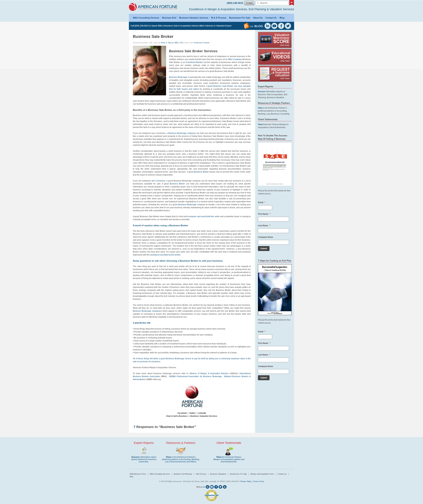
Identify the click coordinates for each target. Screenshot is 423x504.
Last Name (264, 225)
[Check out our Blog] (225, 487)
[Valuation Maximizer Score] (274, 47)
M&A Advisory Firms (139, 474)
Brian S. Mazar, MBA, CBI (172, 43)
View (168, 457)
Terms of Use (258, 481)
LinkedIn (202, 413)
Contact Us (271, 18)
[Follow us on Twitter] (220, 487)
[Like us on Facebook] (216, 487)
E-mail (249, 3)
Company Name (265, 237)
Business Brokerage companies (147, 311)
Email (261, 202)
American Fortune (201, 43)
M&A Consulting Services (146, 18)
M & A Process (218, 18)
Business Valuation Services (193, 18)
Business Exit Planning (184, 474)
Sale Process (202, 474)
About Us (258, 18)
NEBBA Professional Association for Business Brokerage (195, 376)
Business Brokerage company (182, 133)
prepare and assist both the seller (204, 216)
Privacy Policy (246, 481)
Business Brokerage (178, 77)
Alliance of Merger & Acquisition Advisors (209, 373)
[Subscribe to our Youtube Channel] (212, 487)
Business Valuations (219, 474)
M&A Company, (235, 59)
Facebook (182, 413)
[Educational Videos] (274, 64)
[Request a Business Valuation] (274, 81)
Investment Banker (194, 62)
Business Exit (169, 18)
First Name (264, 214)
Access (135, 457)
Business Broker (201, 172)
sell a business (158, 181)
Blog (282, 18)
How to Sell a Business (177, 416)
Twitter (192, 413)
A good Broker (140, 323)
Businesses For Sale (239, 18)
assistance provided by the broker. (165, 255)
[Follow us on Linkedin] (207, 487)
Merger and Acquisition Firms (263, 474)
